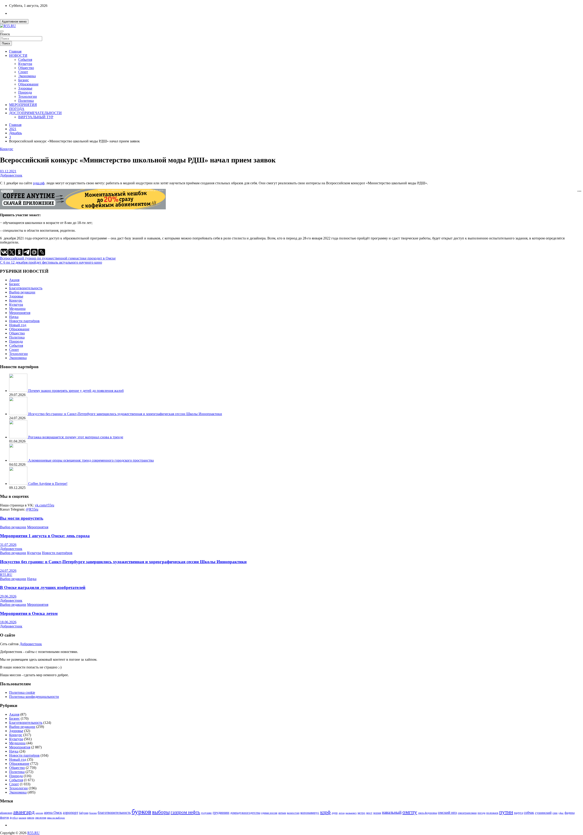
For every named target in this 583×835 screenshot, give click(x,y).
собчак (529, 813)
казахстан (293, 812)
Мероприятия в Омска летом (29, 613)
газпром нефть (185, 812)
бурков (141, 811)
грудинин (221, 812)
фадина (570, 812)
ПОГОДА (16, 109)
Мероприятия (19, 313)
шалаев (22, 817)
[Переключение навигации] (2, 31)
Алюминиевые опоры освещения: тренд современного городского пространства (91, 460)
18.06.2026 (8, 622)
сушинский (543, 812)
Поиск (5, 34)
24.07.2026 (8, 571)
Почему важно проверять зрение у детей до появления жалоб (76, 391)
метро (361, 812)
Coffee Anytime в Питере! (47, 484)
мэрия (377, 812)
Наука (13, 317)
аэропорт (70, 812)
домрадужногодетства (245, 812)
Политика (26, 101)
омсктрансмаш (467, 812)
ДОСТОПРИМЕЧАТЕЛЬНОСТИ (35, 113)
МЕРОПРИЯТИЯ (23, 105)
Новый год (17, 325)
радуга (518, 812)
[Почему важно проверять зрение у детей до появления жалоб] (18, 391)
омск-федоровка (427, 812)
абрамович (6, 813)
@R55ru (32, 509)
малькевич (351, 813)
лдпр (335, 812)
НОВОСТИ (18, 55)
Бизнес (23, 80)
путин (506, 812)
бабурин (83, 813)
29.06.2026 (8, 596)
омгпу (409, 812)
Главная (15, 51)
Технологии (27, 96)
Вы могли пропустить (21, 518)
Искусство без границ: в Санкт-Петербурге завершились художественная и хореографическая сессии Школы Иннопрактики (125, 414)
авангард (24, 812)
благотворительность (114, 812)
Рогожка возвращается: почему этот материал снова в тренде (75, 437)
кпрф (325, 812)
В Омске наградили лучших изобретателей (42, 587)
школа (30, 817)
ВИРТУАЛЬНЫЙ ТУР (35, 117)
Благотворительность (25, 288)
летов (342, 813)
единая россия (269, 813)
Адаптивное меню (14, 21)
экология (40, 817)
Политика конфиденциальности (34, 697)
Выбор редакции (22, 292)
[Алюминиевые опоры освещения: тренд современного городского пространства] (18, 460)
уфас (561, 813)
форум (4, 817)
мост (369, 812)
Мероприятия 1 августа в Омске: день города (45, 535)
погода (481, 813)
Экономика (27, 76)
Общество (26, 68)
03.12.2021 (8, 171)
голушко (206, 812)
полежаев (492, 812)
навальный (391, 812)
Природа (25, 92)
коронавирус (309, 812)
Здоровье (25, 88)
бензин (93, 813)
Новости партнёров (24, 321)
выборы (161, 812)
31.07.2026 (8, 545)
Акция (14, 280)
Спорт (23, 72)
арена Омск (53, 813)
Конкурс (6, 149)
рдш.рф (38, 183)
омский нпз (447, 812)
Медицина (17, 309)
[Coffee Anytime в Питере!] (18, 484)
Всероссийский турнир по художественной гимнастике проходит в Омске (58, 258)
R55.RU (6, 575)
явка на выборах (56, 817)
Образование (28, 84)
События (25, 60)
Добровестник (11, 175)
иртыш (282, 812)
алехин (39, 813)
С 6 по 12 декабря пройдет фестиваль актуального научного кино (51, 262)
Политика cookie (22, 692)
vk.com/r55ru (44, 505)
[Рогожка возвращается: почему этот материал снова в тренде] (18, 437)
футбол (14, 817)
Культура (25, 64)
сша (554, 812)
